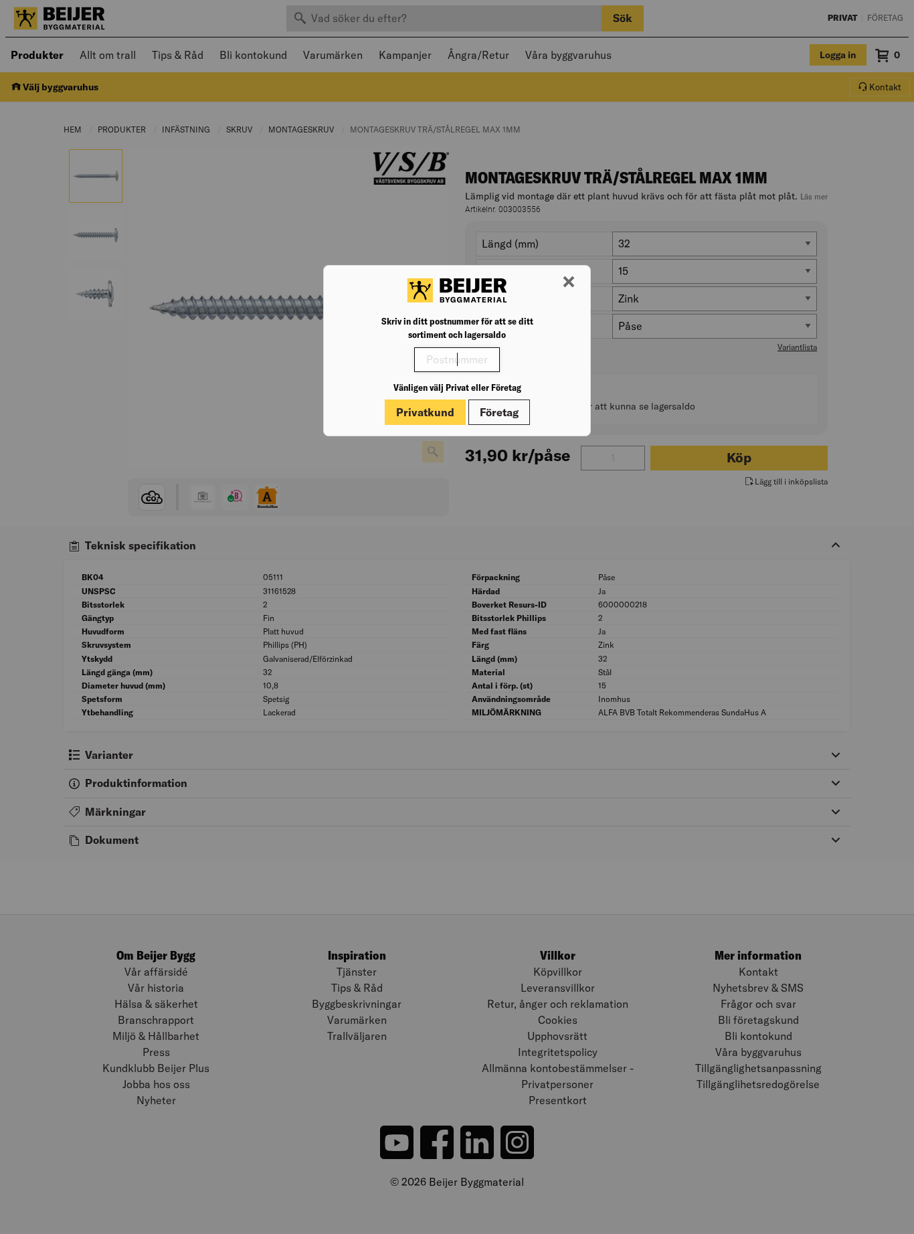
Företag (499, 412)
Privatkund (425, 412)
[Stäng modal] (568, 282)
